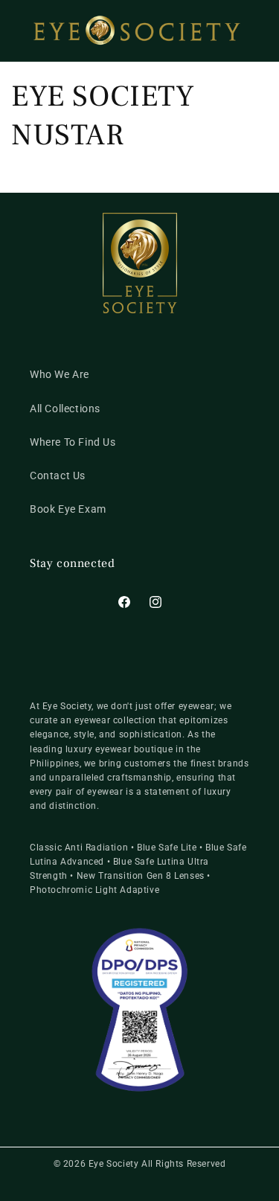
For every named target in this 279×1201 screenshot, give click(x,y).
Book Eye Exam (68, 509)
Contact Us (58, 475)
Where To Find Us (73, 442)
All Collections (65, 408)
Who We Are (59, 374)
